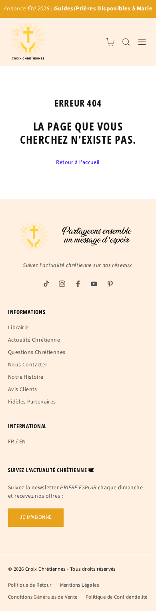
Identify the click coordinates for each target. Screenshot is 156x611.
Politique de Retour (30, 585)
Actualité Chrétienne (34, 340)
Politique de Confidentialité (117, 597)
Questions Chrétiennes (36, 352)
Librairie (18, 328)
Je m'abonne (36, 517)
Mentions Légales (79, 585)
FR (11, 442)
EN (22, 442)
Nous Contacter (28, 365)
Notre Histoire (26, 377)
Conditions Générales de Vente (43, 597)
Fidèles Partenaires (32, 402)
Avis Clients (22, 389)
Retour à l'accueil (78, 162)
